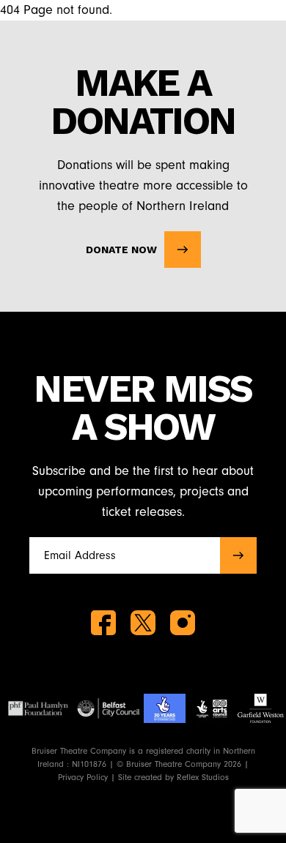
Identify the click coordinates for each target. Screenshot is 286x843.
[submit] (238, 555)
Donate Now (121, 249)
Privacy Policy (83, 777)
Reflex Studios (203, 777)
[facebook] (103, 622)
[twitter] (143, 622)
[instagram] (182, 622)
